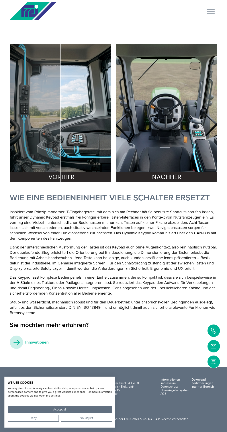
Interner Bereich (203, 387)
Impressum (168, 383)
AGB (163, 394)
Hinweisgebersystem (174, 390)
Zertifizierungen (202, 383)
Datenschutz (169, 387)
